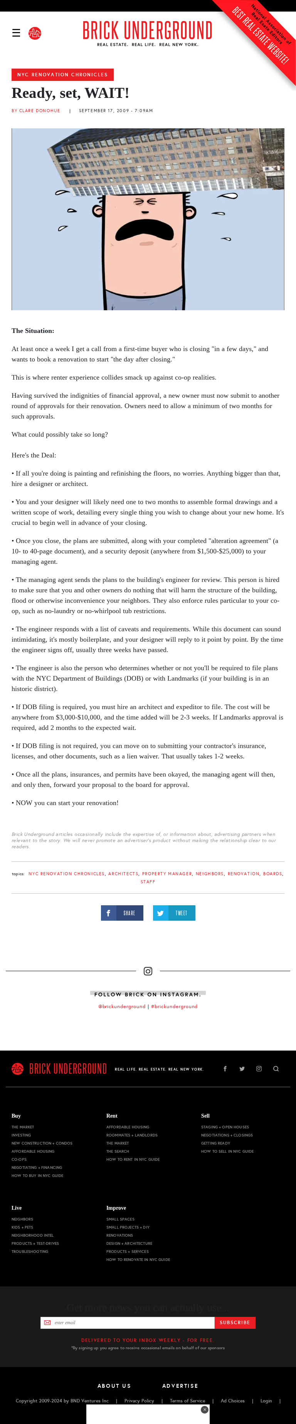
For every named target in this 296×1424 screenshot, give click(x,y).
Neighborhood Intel (33, 1235)
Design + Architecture (129, 1243)
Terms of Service (187, 1401)
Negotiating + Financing (37, 1167)
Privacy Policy (139, 1401)
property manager (167, 873)
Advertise (180, 1385)
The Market (23, 1127)
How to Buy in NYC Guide (37, 1175)
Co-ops (19, 1159)
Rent (112, 1116)
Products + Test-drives (35, 1243)
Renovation (244, 873)
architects (123, 873)
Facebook (225, 1068)
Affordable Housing (33, 1151)
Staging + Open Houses (225, 1127)
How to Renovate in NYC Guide (138, 1259)
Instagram (259, 1068)
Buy (16, 1116)
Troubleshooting (30, 1251)
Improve (116, 1208)
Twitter (242, 1068)
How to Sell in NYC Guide (227, 1151)
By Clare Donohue (36, 110)
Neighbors (210, 873)
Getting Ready (215, 1143)
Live (17, 1208)
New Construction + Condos (42, 1143)
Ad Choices (233, 1401)
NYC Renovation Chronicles (62, 75)
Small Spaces (120, 1219)
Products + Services (127, 1251)
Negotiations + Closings (227, 1135)
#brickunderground (174, 1007)
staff (148, 881)
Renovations (119, 1235)
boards (272, 873)
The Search (117, 1151)
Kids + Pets (23, 1227)
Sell (205, 1116)
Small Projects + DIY (128, 1227)
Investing (21, 1135)
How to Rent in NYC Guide (133, 1159)
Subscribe (235, 1323)
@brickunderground (122, 1007)
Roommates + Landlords (132, 1135)
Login (266, 1401)
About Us (114, 1385)
